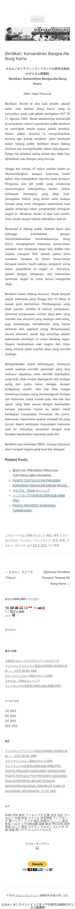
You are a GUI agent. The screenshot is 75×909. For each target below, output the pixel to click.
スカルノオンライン (26, 895)
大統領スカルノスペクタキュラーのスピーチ (32, 660)
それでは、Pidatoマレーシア (31, 490)
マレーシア (55, 821)
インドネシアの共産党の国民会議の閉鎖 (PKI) (33, 685)
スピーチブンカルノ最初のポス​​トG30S (28, 675)
